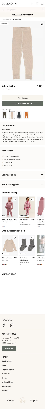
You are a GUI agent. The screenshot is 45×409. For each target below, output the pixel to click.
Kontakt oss (9, 348)
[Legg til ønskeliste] (42, 24)
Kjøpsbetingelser (8, 369)
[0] (37, 3)
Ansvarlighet (6, 386)
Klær (3, 19)
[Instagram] (12, 325)
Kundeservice (7, 361)
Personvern (6, 374)
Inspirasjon (6, 390)
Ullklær (8, 19)
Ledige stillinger (8, 382)
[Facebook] (4, 325)
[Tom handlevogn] (42, 3)
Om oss (4, 378)
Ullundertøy (17, 19)
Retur (4, 365)
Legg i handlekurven (22, 104)
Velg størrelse (23, 98)
